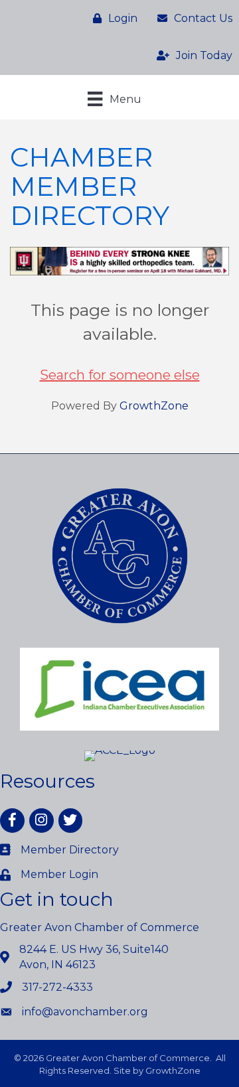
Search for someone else (120, 375)
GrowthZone (154, 405)
